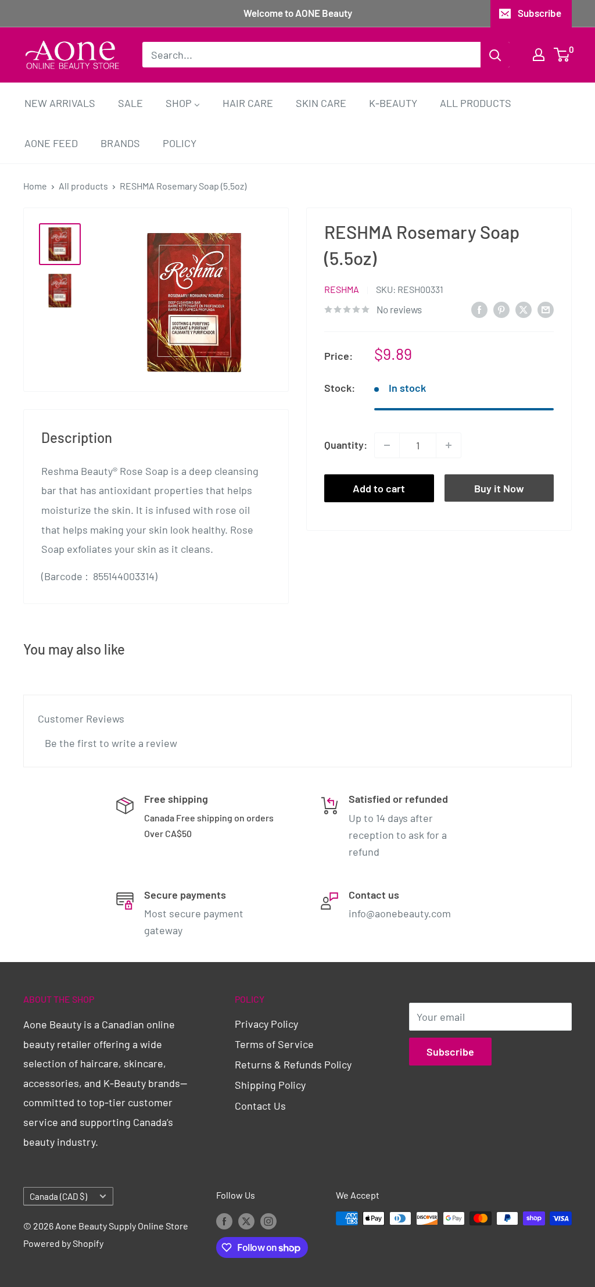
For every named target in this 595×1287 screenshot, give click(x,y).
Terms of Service (274, 1044)
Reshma (341, 289)
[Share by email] (545, 309)
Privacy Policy (266, 1023)
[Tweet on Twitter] (523, 309)
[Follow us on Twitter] (246, 1220)
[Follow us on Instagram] (268, 1220)
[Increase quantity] (448, 445)
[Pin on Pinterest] (501, 309)
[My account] (538, 54)
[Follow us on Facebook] (224, 1220)
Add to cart (379, 488)
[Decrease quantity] (387, 445)
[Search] (495, 54)
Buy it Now (499, 488)
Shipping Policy (270, 1084)
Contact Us (260, 1105)
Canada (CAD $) (58, 1196)
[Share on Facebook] (479, 309)
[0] (562, 55)
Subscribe (539, 13)
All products (83, 185)
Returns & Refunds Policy (293, 1064)
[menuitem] (59, 102)
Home (35, 185)
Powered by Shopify (63, 1243)
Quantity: (345, 444)
